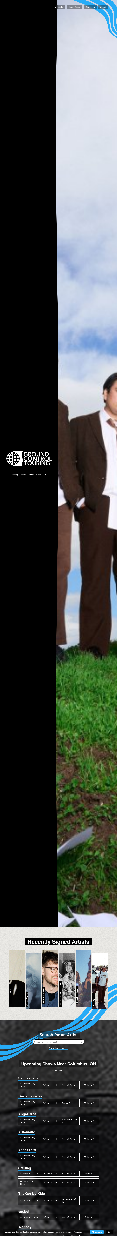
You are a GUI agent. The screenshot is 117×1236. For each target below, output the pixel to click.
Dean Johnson (30, 1095)
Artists (59, 7)
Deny (109, 1232)
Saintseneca (28, 1077)
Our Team (90, 7)
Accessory (27, 1149)
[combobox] (58, 1041)
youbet (23, 1211)
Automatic (26, 1131)
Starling (24, 1167)
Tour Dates (74, 7)
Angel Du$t (27, 1113)
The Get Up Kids (31, 1193)
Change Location (58, 1070)
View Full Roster (58, 1048)
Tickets (88, 1085)
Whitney (25, 1226)
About (103, 7)
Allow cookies (97, 1232)
